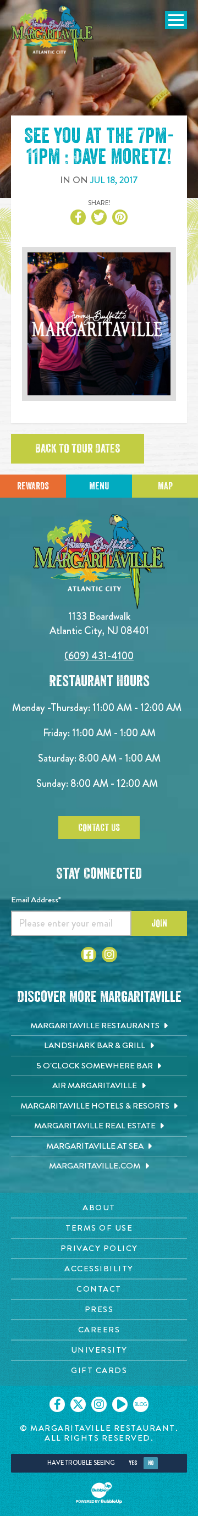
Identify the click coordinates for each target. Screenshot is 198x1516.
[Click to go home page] (52, 35)
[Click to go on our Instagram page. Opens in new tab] (99, 1404)
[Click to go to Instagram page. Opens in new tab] (109, 954)
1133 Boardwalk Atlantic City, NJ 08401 (99, 623)
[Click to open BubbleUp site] (99, 1493)
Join (159, 923)
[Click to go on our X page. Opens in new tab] (78, 1404)
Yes (133, 1463)
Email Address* (36, 900)
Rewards (33, 486)
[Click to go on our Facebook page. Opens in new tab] (57, 1404)
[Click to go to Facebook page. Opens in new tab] (88, 954)
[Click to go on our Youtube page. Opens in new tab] (120, 1404)
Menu (99, 486)
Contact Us (99, 828)
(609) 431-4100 (99, 655)
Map (165, 486)
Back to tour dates (77, 449)
